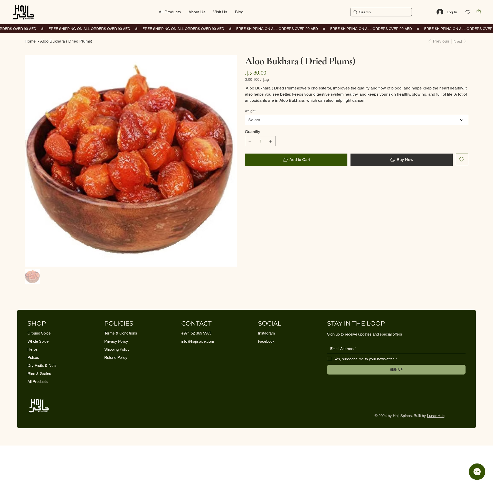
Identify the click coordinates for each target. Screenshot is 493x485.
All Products (37, 381)
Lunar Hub (435, 415)
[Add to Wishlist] (462, 159)
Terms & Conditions (120, 333)
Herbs (32, 349)
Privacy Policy (116, 341)
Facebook (266, 341)
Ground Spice (39, 333)
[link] (479, 11)
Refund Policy (115, 357)
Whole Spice (38, 341)
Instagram (266, 333)
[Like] (467, 12)
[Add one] (271, 141)
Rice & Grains (39, 373)
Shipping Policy (117, 349)
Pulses (33, 357)
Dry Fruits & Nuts (41, 365)
